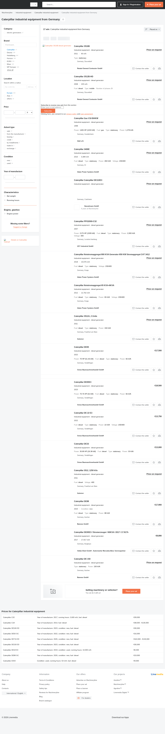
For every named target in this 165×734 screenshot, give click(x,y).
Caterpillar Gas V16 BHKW (86, 118)
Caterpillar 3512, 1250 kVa (85, 470)
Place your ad (131, 591)
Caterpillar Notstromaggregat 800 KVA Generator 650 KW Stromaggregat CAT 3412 (112, 254)
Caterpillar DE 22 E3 (83, 413)
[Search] (44, 4)
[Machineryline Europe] (14, 4)
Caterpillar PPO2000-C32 (85, 221)
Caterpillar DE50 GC (11, 634)
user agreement (87, 114)
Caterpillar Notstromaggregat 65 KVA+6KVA (94, 285)
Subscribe (48, 111)
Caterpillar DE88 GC (11, 655)
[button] (153, 68)
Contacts (5, 688)
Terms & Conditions (46, 680)
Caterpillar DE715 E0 (11, 639)
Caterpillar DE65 (81, 347)
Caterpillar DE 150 (82, 559)
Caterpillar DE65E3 (82, 382)
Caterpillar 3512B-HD (83, 76)
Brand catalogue (45, 701)
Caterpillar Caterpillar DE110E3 (88, 180)
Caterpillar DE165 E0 (11, 628)
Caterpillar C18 (9, 623)
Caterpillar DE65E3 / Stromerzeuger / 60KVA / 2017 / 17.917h (101, 532)
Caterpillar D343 (9, 661)
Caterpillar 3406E (82, 149)
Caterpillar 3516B (82, 46)
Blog (41, 697)
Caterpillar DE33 (81, 444)
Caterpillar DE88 (81, 501)
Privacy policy (44, 684)
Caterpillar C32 (9, 617)
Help (3, 684)
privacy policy (71, 114)
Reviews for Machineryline (49, 692)
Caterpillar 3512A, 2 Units (85, 316)
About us (5, 680)
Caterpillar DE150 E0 (11, 644)
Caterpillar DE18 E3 (10, 650)
